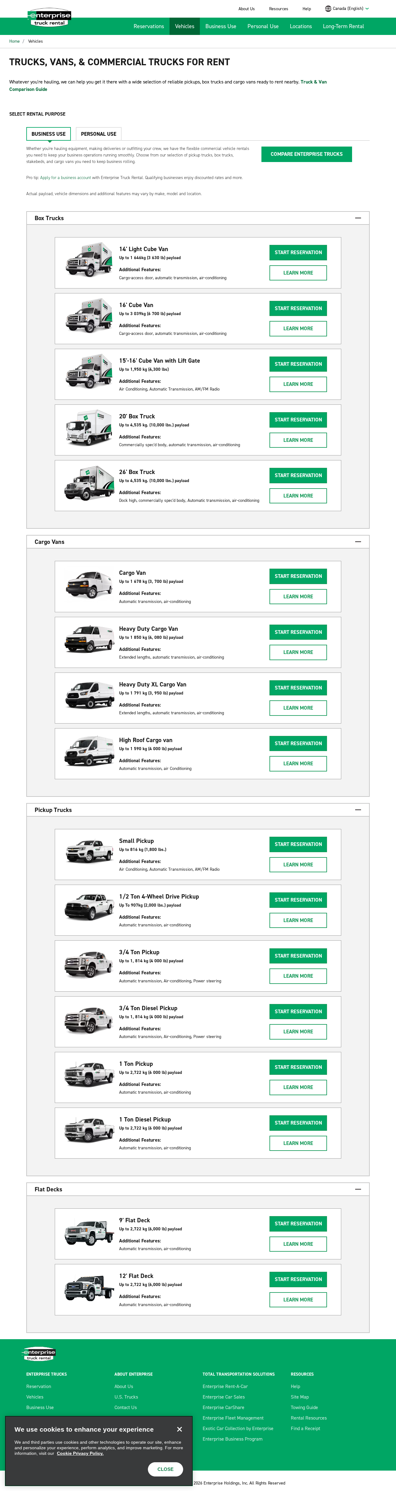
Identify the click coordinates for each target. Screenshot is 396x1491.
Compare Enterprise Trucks (307, 154)
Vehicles (184, 26)
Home (14, 41)
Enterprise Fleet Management (233, 1418)
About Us (247, 9)
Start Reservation (298, 252)
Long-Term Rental (343, 26)
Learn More (298, 272)
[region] (99, 1451)
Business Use (220, 26)
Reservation (38, 1386)
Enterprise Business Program (233, 1439)
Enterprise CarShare (223, 1407)
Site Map (300, 1397)
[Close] (179, 1429)
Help (307, 9)
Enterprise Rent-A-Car (225, 1386)
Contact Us (125, 1407)
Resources (278, 9)
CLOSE (165, 1469)
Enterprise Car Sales (224, 1397)
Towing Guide (304, 1407)
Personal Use (263, 26)
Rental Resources (309, 1418)
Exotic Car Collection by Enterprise (238, 1428)
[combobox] (351, 8)
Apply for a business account (65, 178)
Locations (301, 26)
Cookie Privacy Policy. (80, 1453)
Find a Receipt (305, 1428)
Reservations (149, 26)
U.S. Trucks (126, 1397)
